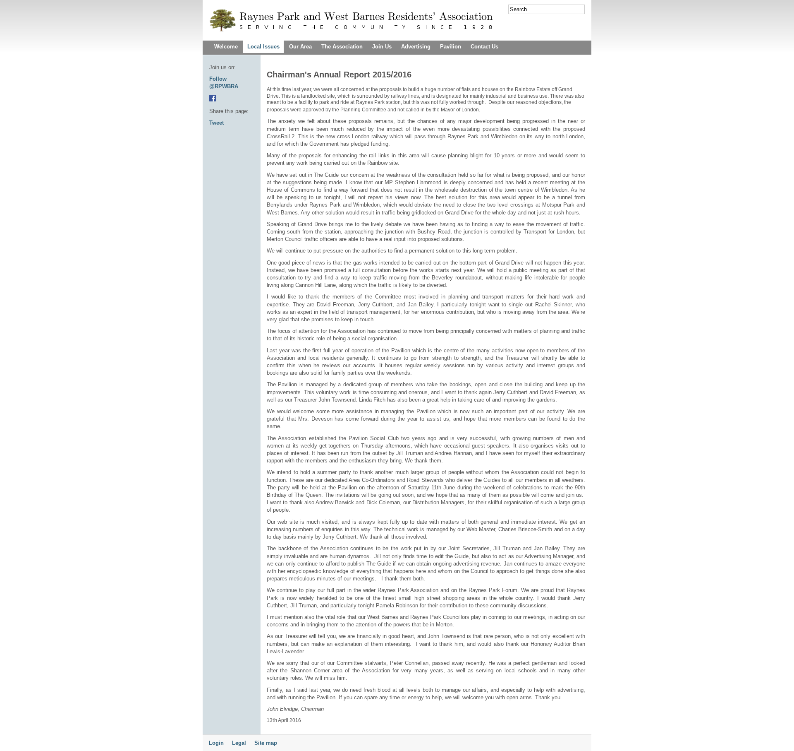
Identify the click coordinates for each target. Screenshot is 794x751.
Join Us (382, 46)
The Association (342, 46)
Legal (239, 743)
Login (216, 743)
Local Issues (263, 46)
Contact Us (484, 46)
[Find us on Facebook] (212, 99)
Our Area (300, 46)
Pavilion (450, 46)
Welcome (226, 46)
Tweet (216, 123)
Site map (265, 743)
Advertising (415, 46)
